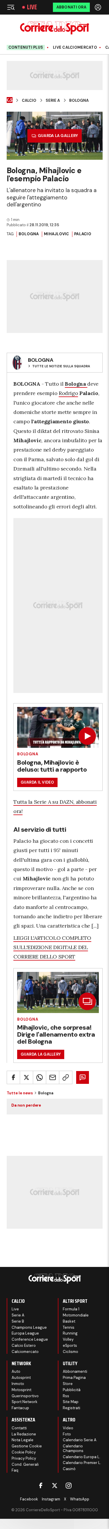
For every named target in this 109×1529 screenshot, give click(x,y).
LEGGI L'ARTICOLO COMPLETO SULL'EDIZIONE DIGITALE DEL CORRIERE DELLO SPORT (52, 947)
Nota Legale (22, 1439)
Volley (68, 1339)
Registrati (71, 1407)
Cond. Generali (25, 1464)
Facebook (29, 1499)
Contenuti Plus (25, 47)
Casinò (69, 1468)
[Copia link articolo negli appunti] (65, 1077)
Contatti (19, 1428)
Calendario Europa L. (81, 1456)
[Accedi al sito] (98, 7)
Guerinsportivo (25, 1395)
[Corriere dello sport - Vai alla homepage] (54, 27)
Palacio (82, 233)
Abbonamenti (75, 1371)
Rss (66, 1395)
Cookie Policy (24, 1452)
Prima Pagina (74, 1377)
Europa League (25, 1333)
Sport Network (24, 1401)
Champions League (29, 1327)
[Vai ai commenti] (82, 1077)
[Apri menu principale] (11, 7)
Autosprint (21, 1377)
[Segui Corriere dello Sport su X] (54, 1485)
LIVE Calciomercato (75, 47)
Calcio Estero (24, 1345)
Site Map (70, 1401)
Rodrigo (68, 393)
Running (70, 1333)
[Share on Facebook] (13, 1077)
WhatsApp (79, 1499)
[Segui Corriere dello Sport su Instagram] (68, 1485)
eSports (70, 1345)
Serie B (18, 1321)
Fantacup (20, 1407)
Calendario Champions (73, 1448)
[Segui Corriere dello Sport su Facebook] (40, 1485)
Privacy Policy (24, 1458)
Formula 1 (71, 1309)
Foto (67, 1434)
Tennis (68, 1327)
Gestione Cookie (27, 1446)
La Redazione (24, 1434)
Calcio (29, 100)
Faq (15, 1470)
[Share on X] (26, 1077)
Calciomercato (25, 1351)
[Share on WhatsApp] (39, 1077)
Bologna (79, 100)
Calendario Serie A (80, 1439)
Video (68, 1428)
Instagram (51, 1499)
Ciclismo (70, 1351)
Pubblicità (72, 1389)
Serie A (53, 100)
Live (32, 7)
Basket (69, 1321)
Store (68, 1383)
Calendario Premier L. (82, 1462)
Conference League (30, 1339)
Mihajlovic (56, 233)
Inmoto (18, 1383)
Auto (16, 1371)
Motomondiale (76, 1315)
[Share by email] (52, 1077)
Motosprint (21, 1389)
